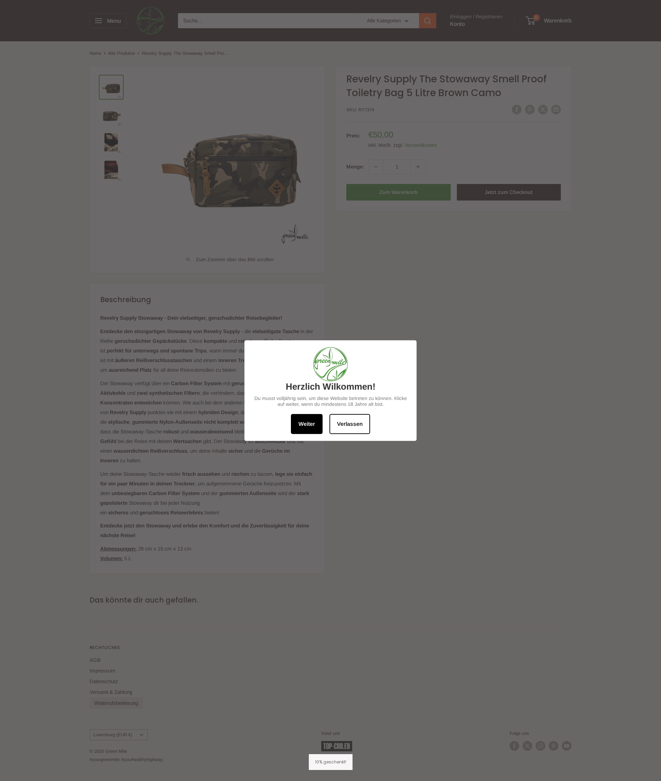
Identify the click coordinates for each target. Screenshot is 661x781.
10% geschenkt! (330, 762)
